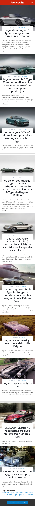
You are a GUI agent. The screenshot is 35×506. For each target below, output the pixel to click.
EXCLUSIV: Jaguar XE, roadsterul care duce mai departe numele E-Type (18, 432)
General (23, 337)
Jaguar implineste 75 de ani (17, 385)
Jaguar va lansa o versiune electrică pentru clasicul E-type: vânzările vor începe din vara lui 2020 (17, 244)
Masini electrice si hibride (23, 235)
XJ (2, 495)
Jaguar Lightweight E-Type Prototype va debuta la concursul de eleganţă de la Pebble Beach (18, 295)
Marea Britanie (23, 492)
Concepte (22, 27)
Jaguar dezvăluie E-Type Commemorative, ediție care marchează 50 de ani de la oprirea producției (17, 85)
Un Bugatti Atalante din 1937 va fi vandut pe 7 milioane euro (17, 474)
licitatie (31, 492)
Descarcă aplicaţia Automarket (17, 503)
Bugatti (16, 492)
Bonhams (9, 495)
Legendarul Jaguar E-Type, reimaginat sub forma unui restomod (17, 33)
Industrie (24, 76)
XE (4, 495)
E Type (15, 495)
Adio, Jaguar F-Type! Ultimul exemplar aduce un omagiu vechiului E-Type (17, 137)
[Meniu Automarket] (32, 2)
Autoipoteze (23, 425)
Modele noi (23, 129)
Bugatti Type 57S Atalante (25, 495)
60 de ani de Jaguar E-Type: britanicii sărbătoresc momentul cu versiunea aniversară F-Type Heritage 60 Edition (17, 188)
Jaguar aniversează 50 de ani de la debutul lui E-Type (17, 343)
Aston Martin (5, 492)
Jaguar (12, 492)
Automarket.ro (17, 2)
